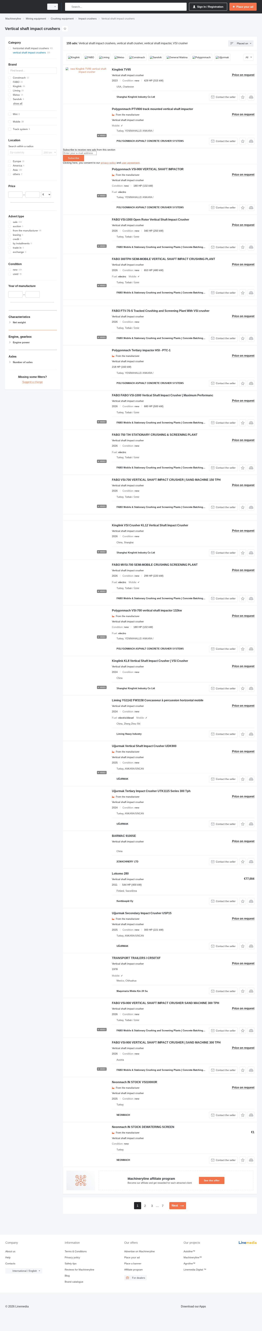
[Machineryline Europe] (24, 7)
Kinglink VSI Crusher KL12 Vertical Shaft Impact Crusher (150, 525)
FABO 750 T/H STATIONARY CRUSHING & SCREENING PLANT (154, 434)
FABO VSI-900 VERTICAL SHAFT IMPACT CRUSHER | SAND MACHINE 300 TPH (166, 1042)
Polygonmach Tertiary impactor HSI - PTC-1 (141, 350)
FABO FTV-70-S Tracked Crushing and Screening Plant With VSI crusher (160, 310)
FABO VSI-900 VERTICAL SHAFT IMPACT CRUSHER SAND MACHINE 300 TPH (165, 1003)
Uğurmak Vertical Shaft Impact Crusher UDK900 (144, 746)
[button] (242, 97)
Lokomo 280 (120, 873)
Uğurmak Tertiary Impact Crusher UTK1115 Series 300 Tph (151, 791)
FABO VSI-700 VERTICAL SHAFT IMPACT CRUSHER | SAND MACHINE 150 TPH (166, 479)
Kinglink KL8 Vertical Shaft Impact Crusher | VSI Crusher (150, 660)
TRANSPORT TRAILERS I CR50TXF (136, 958)
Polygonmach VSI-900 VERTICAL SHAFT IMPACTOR (148, 169)
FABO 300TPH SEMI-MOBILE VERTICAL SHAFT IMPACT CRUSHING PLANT (163, 259)
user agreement (131, 162)
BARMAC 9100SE (124, 835)
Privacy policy (72, 1257)
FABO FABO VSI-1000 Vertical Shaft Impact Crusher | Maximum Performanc (162, 395)
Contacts (10, 1263)
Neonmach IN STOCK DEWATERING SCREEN (143, 1126)
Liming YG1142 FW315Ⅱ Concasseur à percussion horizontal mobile (157, 700)
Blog (67, 1275)
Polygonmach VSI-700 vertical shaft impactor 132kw (147, 610)
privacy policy (108, 162)
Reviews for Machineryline (79, 1269)
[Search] (68, 6)
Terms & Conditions (76, 1251)
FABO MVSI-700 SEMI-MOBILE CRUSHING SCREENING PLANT (155, 564)
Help (8, 1257)
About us (10, 1251)
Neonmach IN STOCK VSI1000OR (134, 1082)
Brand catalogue (74, 1281)
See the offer (211, 1180)
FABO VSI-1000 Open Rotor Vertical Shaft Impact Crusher (150, 219)
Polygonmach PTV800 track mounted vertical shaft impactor (152, 109)
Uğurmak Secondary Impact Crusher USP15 (141, 913)
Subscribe (73, 158)
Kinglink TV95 (121, 69)
